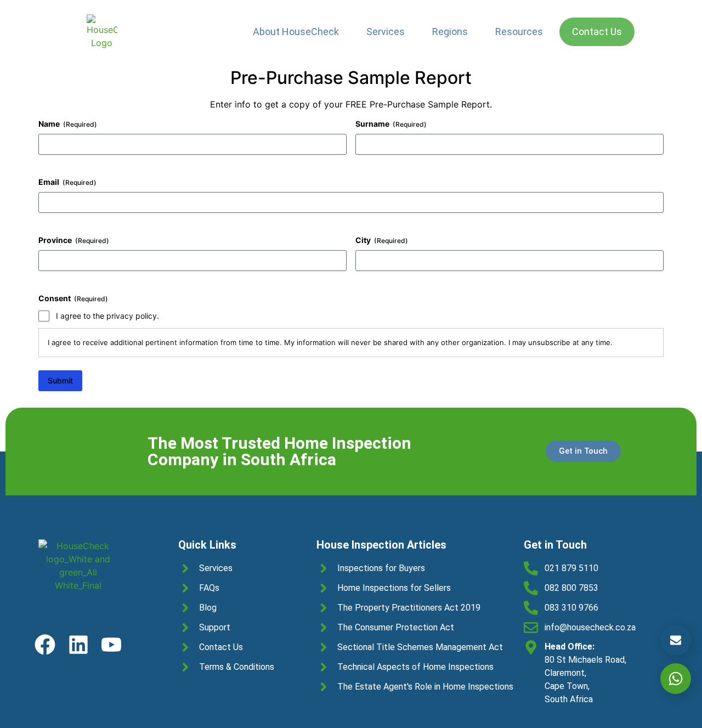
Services (385, 31)
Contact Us (597, 31)
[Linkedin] (78, 644)
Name (67, 123)
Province (73, 240)
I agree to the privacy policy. (107, 315)
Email (67, 182)
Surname (391, 123)
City (381, 240)
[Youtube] (111, 644)
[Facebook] (45, 644)
